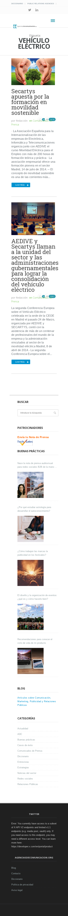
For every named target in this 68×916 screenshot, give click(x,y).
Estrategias (23, 767)
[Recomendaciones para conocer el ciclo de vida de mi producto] (30, 661)
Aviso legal (16, 890)
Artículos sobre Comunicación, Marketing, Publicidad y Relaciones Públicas (36, 701)
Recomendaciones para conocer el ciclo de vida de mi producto (34, 641)
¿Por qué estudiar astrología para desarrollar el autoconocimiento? (34, 509)
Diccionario (17, 4)
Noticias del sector (26, 773)
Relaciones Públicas (27, 784)
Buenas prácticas (26, 739)
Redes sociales (25, 778)
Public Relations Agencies (40, 4)
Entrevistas (23, 762)
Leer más (20, 185)
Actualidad (22, 728)
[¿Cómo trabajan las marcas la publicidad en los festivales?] (30, 572)
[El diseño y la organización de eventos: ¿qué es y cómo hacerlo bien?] (30, 616)
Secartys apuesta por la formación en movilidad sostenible (30, 101)
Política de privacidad (22, 884)
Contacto (15, 873)
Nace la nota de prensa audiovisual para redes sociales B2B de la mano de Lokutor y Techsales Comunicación (37, 465)
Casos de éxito (25, 745)
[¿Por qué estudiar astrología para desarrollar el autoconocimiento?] (30, 528)
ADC (19, 734)
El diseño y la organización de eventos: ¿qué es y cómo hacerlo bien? (37, 597)
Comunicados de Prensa (29, 751)
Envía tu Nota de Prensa (33, 437)
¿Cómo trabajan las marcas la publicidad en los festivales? (32, 553)
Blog (13, 868)
